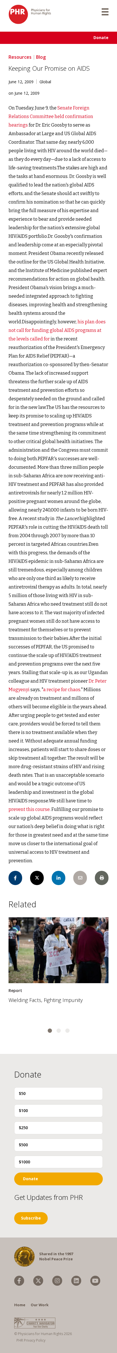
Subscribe (31, 1218)
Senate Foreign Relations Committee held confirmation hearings (51, 116)
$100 (23, 1110)
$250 (23, 1127)
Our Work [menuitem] (40, 1304)
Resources (20, 57)
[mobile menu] (105, 11)
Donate (100, 37)
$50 (22, 1093)
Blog (41, 57)
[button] (50, 1031)
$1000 (24, 1162)
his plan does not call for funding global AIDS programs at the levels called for (57, 330)
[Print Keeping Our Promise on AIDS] (101, 878)
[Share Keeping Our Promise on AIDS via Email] (80, 878)
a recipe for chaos (61, 689)
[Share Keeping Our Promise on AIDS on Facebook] (15, 878)
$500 (23, 1144)
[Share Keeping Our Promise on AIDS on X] (37, 878)
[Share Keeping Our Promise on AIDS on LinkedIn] (58, 878)
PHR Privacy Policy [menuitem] (30, 1340)
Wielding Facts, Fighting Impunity (46, 1000)
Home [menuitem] (19, 1304)
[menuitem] (19, 1281)
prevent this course (29, 809)
